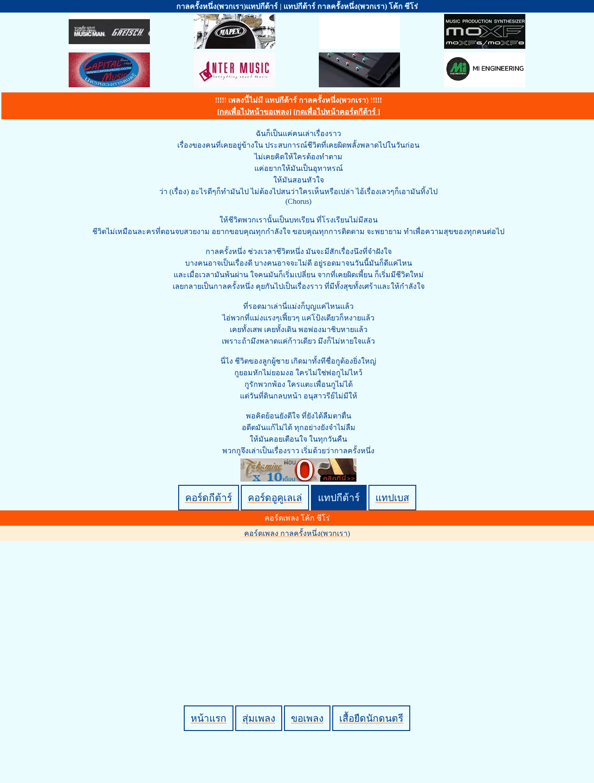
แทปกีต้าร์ (339, 497)
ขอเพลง (307, 718)
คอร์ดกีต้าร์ (208, 497)
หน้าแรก (208, 718)
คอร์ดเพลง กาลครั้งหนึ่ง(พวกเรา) (297, 533)
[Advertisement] (298, 607)
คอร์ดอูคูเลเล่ (275, 497)
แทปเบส (392, 497)
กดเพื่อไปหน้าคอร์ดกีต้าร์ (337, 112)
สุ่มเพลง (258, 718)
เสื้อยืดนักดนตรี (371, 718)
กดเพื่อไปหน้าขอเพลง (254, 112)
